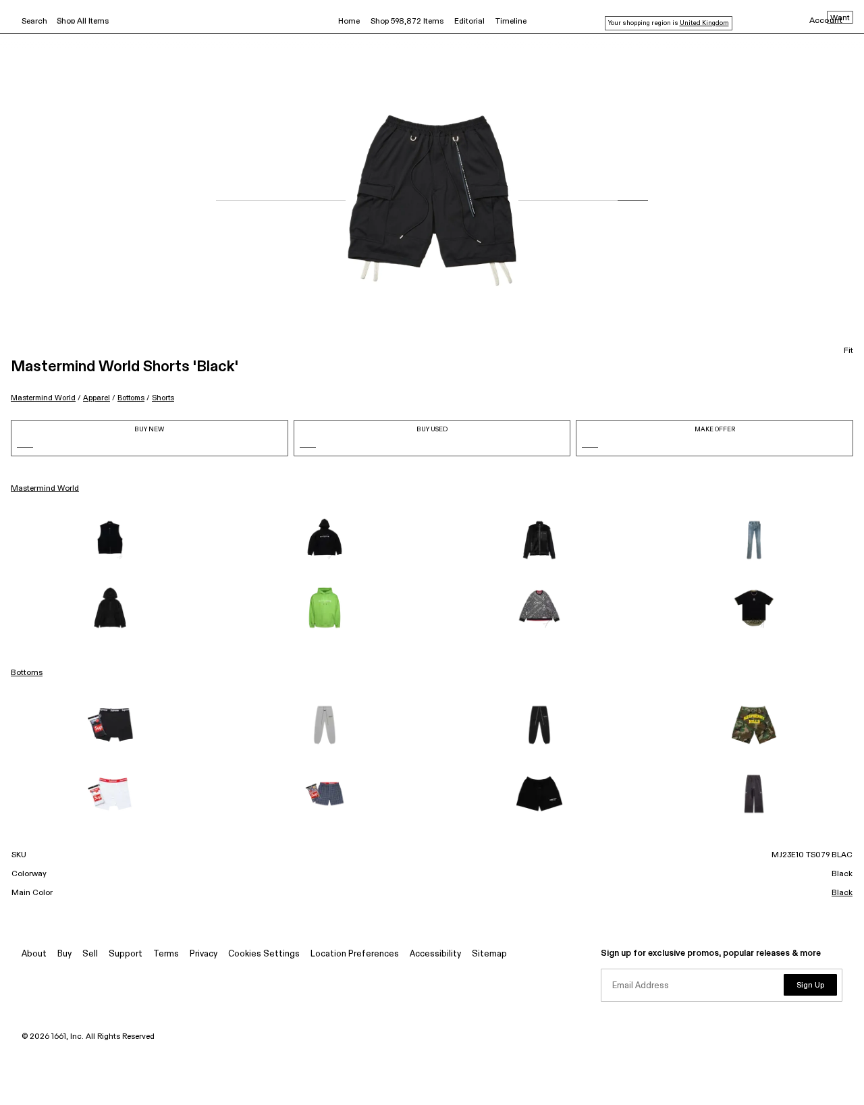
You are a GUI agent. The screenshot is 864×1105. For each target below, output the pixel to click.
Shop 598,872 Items (407, 22)
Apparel (96, 398)
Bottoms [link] (27, 673)
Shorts (163, 398)
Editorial (469, 22)
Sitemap (489, 954)
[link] (110, 540)
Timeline (510, 22)
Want (840, 18)
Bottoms (130, 398)
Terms (166, 954)
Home (349, 22)
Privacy (203, 954)
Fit (848, 351)
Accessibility (435, 954)
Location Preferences (354, 954)
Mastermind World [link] (45, 489)
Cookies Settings (264, 954)
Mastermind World (43, 398)
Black (842, 893)
